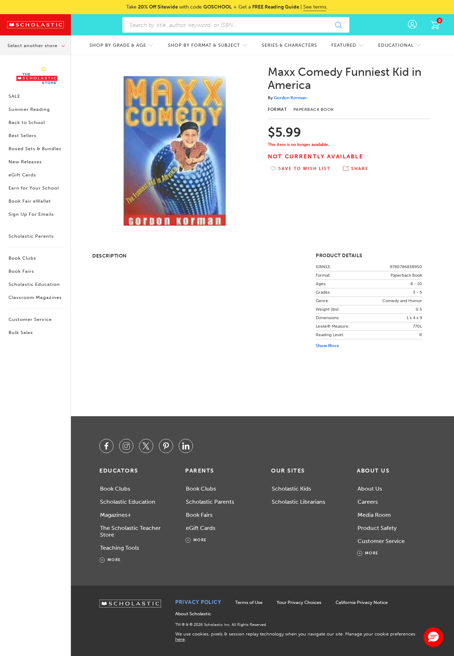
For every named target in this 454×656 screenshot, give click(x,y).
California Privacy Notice (362, 602)
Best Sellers (23, 135)
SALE (14, 96)
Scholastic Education (34, 284)
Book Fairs (21, 271)
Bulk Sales (21, 332)
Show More (327, 345)
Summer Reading (29, 109)
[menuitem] (121, 45)
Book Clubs (22, 258)
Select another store (33, 45)
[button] (433, 637)
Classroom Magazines (35, 297)
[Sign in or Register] (412, 24)
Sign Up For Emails (31, 214)
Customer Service (30, 319)
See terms (314, 7)
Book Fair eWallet (30, 201)
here (180, 639)
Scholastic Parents (31, 236)
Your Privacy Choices (299, 602)
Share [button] (360, 168)
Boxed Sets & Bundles (35, 148)
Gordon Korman (290, 97)
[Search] (338, 25)
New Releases (25, 161)
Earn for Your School (34, 188)
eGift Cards (22, 174)
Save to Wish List (304, 168)
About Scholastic (193, 613)
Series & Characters (289, 45)
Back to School (27, 122)
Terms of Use (248, 602)
